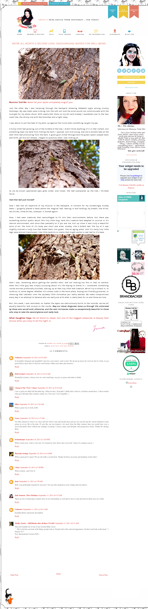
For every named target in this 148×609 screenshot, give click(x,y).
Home (58, 574)
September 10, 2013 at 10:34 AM (50, 388)
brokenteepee (20, 439)
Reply (17, 366)
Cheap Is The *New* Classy (26, 387)
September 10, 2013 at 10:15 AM (38, 374)
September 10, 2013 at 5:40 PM (31, 467)
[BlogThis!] (71, 343)
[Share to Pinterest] (78, 343)
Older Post (14, 575)
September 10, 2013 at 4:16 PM (40, 453)
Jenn (17, 481)
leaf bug (63, 346)
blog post (55, 346)
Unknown (19, 357)
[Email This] (69, 343)
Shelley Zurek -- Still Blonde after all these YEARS (35, 523)
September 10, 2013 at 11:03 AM (32, 404)
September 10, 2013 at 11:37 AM (32, 418)
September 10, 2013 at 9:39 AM (35, 357)
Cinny (17, 467)
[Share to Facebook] (76, 343)
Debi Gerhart (20, 373)
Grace (17, 418)
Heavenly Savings (21, 453)
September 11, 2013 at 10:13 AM (35, 509)
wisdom (71, 346)
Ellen (17, 404)
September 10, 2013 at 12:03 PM (38, 439)
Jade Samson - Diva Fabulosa (26, 495)
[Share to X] (73, 343)
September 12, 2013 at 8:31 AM (67, 523)
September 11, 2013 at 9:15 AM (50, 495)
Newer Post (103, 575)
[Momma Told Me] (131, 319)
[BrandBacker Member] (131, 297)
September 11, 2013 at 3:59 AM (31, 481)
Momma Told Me (53, 343)
